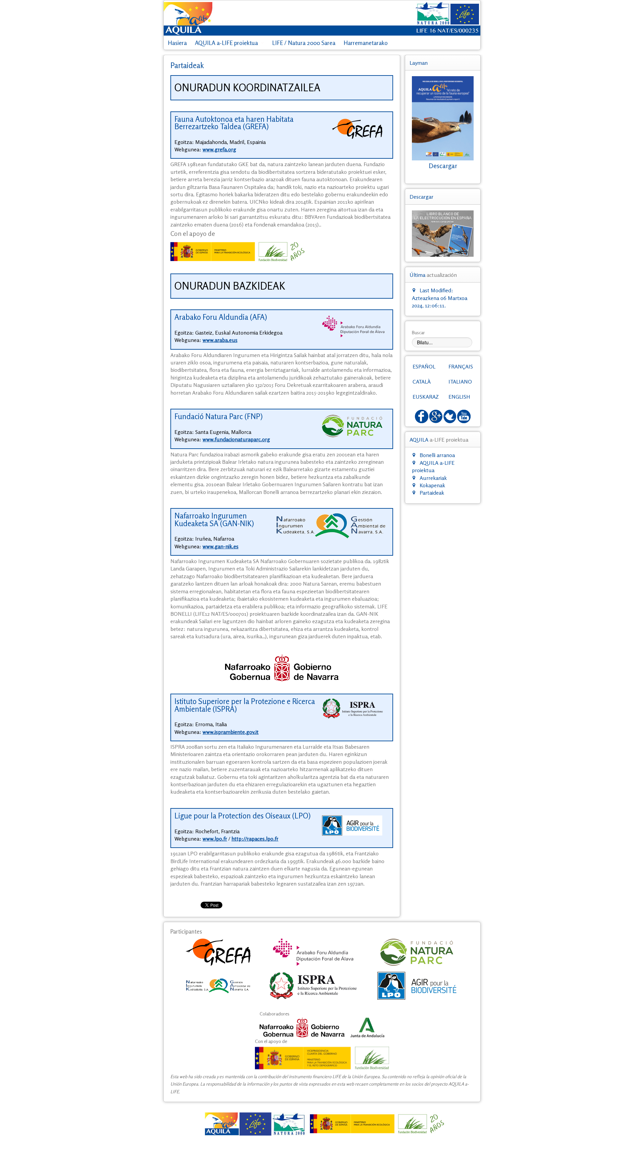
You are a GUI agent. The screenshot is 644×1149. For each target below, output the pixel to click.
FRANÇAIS (460, 366)
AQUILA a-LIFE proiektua (226, 42)
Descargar (443, 166)
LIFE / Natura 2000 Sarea (303, 42)
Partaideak (432, 492)
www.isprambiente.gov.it (231, 732)
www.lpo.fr (215, 838)
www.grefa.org (219, 149)
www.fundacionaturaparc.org (236, 439)
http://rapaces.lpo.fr (254, 838)
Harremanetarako (365, 42)
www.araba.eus (220, 340)
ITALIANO (460, 381)
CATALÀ (422, 381)
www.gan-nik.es (220, 546)
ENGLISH (459, 396)
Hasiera (177, 42)
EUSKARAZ (426, 396)
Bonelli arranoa (437, 455)
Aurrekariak (433, 477)
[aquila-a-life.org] (322, 1124)
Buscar (418, 332)
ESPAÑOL (424, 366)
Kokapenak (432, 485)
